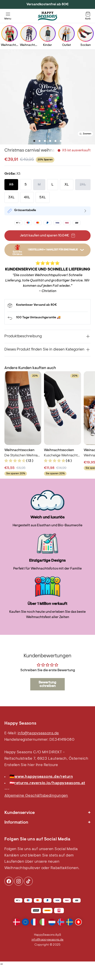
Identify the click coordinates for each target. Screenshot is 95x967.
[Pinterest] (18, 881)
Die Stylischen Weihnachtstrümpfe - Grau (22, 455)
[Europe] (25, 922)
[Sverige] (69, 922)
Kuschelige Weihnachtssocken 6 (62, 455)
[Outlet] (66, 33)
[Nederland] (51, 922)
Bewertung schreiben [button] (47, 684)
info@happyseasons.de (38, 733)
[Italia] (43, 922)
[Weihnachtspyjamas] (28, 33)
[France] (34, 922)
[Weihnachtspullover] (9, 33)
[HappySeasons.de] (47, 16)
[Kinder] (47, 33)
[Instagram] (9, 881)
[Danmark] (16, 922)
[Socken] (85, 33)
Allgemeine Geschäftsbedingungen (36, 796)
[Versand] (47, 305)
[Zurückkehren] (47, 318)
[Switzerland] (78, 922)
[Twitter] (28, 881)
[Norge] (60, 922)
